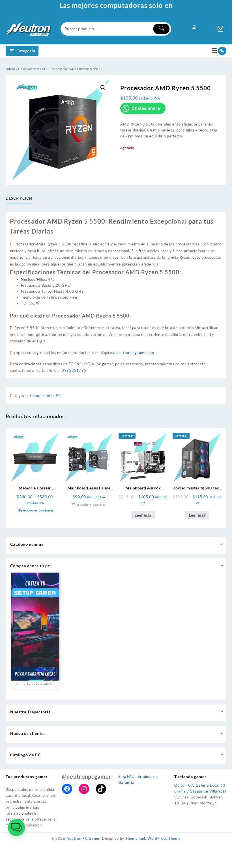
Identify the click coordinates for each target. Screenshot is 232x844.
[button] (103, 88)
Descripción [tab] (19, 198)
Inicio (10, 69)
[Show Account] (194, 28)
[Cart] (220, 28)
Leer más (143, 515)
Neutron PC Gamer (83, 838)
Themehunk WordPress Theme (153, 838)
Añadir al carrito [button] (91, 505)
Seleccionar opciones (36, 510)
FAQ (131, 776)
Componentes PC (32, 69)
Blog (122, 776)
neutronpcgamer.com (135, 352)
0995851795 (74, 370)
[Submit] (161, 29)
